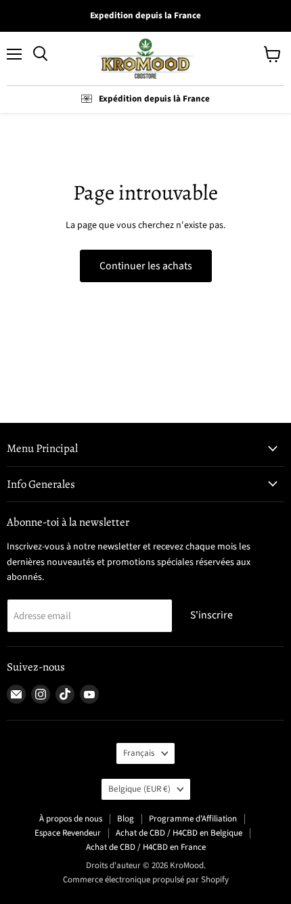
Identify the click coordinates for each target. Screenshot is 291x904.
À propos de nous (70, 819)
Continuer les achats (145, 265)
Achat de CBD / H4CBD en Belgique (179, 833)
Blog (125, 819)
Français (139, 753)
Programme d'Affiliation (193, 819)
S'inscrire (211, 615)
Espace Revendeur (68, 833)
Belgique (139, 789)
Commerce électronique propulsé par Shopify (146, 880)
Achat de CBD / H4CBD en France (146, 847)
